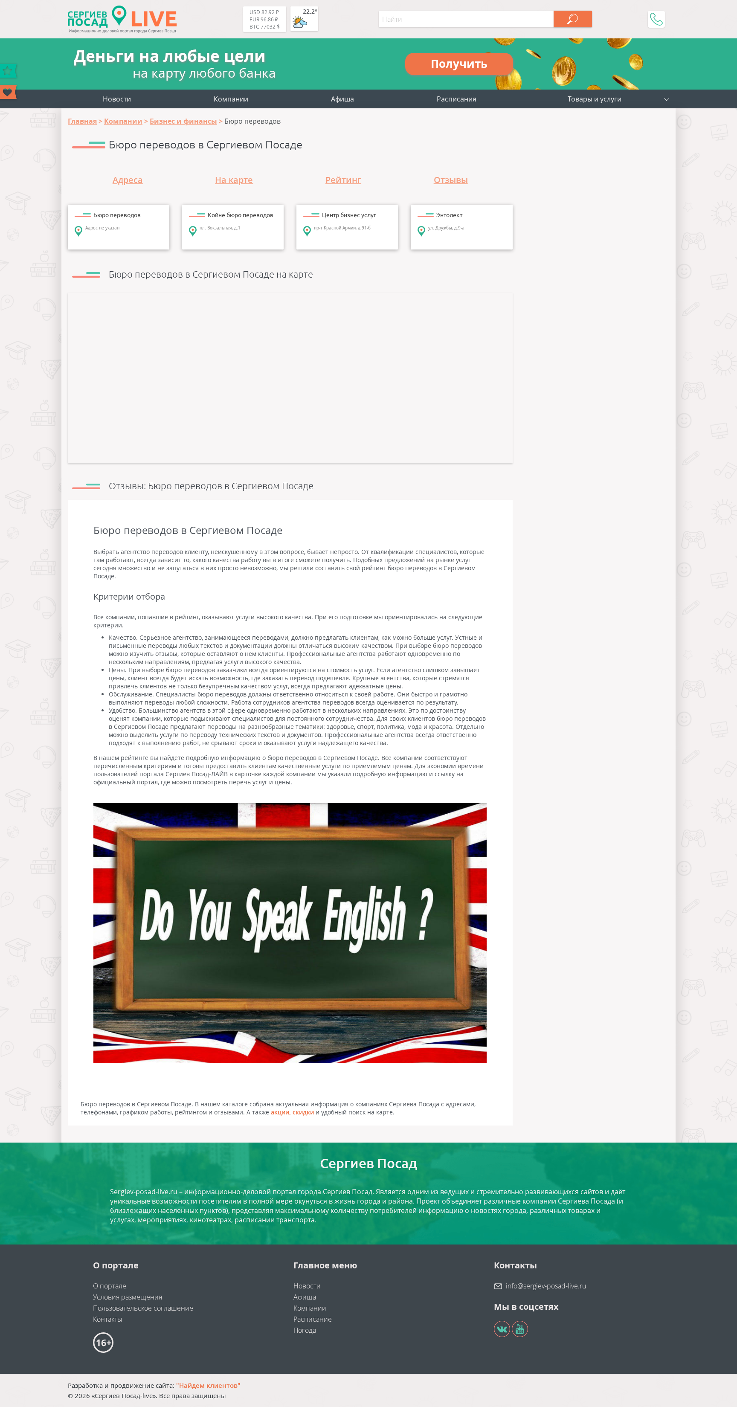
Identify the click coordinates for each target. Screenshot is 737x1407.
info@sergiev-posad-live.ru (546, 1286)
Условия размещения (127, 1297)
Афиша (342, 99)
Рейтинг (343, 180)
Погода (304, 1330)
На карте (234, 180)
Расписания (456, 99)
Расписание (312, 1319)
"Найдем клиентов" (208, 1385)
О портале (109, 1286)
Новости (117, 99)
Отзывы (451, 180)
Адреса (128, 180)
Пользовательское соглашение (143, 1308)
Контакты (107, 1319)
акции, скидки (292, 1112)
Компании (231, 99)
